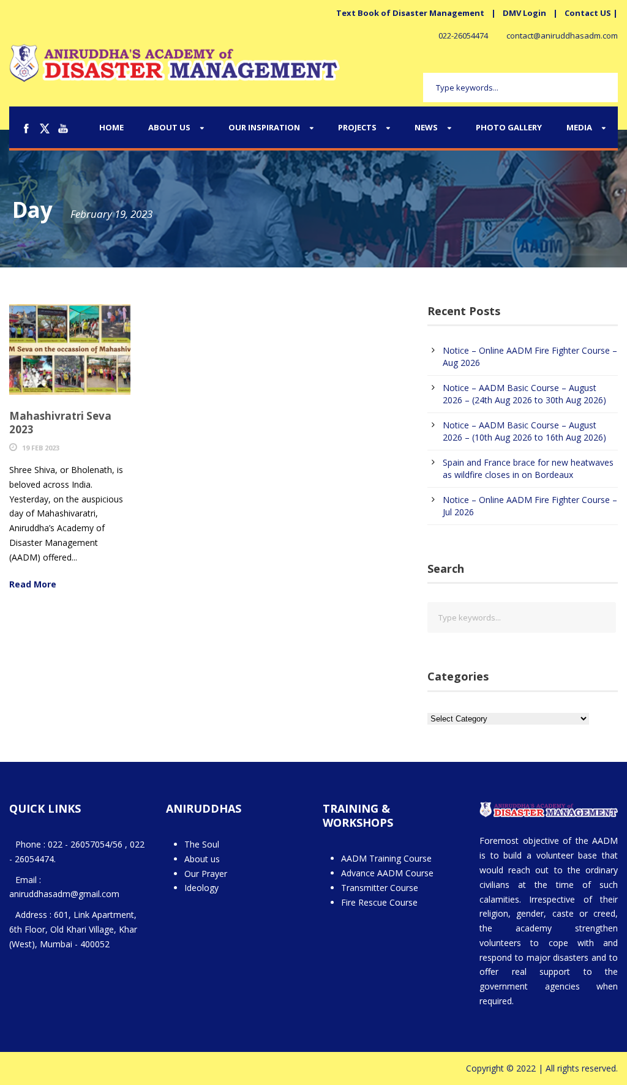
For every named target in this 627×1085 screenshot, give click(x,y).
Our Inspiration (264, 127)
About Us (169, 127)
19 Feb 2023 (40, 447)
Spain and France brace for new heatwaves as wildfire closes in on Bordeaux (528, 468)
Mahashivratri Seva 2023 (60, 422)
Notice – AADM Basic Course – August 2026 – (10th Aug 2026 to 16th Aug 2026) (524, 431)
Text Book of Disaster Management (410, 12)
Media (579, 127)
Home (111, 127)
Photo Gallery (509, 127)
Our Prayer (205, 873)
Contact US (588, 12)
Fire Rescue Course (379, 902)
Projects (357, 127)
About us (202, 859)
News (426, 127)
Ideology (201, 887)
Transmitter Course (379, 887)
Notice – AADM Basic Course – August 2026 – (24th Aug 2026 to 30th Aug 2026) (524, 394)
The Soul (201, 844)
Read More (32, 584)
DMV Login (524, 12)
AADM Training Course (386, 858)
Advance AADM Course (387, 873)
